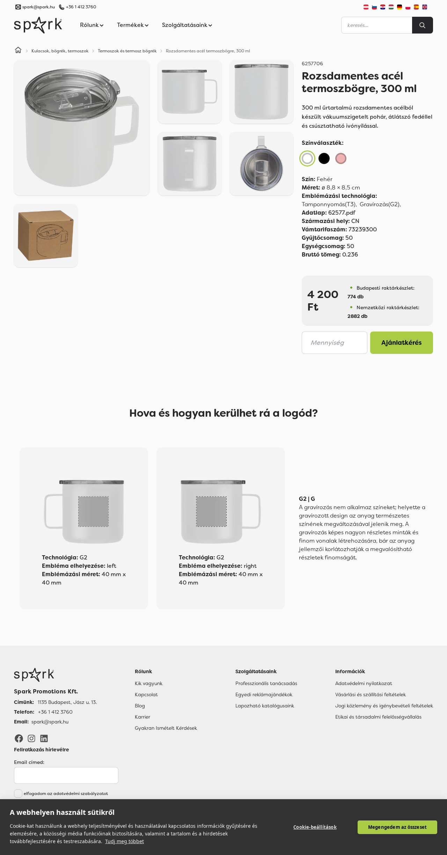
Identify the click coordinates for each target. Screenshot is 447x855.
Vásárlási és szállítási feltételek (370, 694)
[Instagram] (31, 738)
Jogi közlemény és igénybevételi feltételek (384, 705)
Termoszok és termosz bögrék (127, 51)
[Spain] (416, 7)
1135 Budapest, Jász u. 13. (67, 702)
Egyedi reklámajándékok (263, 694)
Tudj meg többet (124, 841)
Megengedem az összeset (397, 827)
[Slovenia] (374, 7)
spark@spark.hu (49, 722)
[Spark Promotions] (38, 25)
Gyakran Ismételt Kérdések (166, 728)
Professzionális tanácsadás (266, 683)
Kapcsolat (146, 694)
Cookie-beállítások (315, 827)
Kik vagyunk (148, 683)
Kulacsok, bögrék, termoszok (60, 51)
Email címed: (29, 762)
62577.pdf (328, 212)
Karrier (142, 717)
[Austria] (366, 7)
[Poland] (408, 7)
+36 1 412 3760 (81, 7)
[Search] (422, 25)
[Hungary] (391, 7)
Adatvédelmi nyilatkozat (363, 683)
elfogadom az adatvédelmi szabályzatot (66, 793)
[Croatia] (383, 7)
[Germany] (399, 7)
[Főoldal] (55, 675)
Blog (140, 705)
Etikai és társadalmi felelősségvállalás (378, 717)
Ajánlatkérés (401, 343)
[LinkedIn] (44, 738)
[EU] (427, 7)
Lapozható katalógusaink (264, 705)
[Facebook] (19, 738)
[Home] (18, 50)
